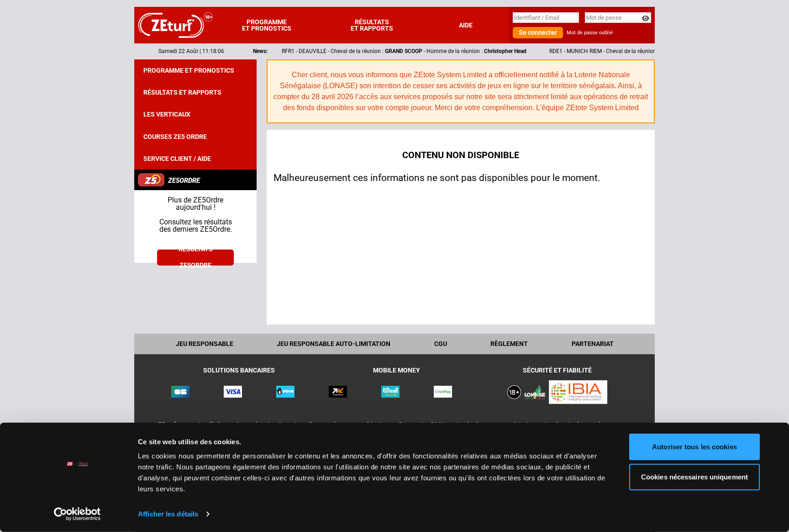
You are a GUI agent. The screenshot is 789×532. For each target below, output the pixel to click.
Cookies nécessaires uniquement (694, 476)
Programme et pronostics (266, 25)
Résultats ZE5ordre (196, 258)
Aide (466, 25)
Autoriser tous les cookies (694, 447)
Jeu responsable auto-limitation (333, 343)
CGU (440, 343)
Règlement (509, 343)
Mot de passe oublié (590, 33)
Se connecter (538, 32)
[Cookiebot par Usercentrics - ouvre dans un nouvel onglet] (77, 514)
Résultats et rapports (372, 25)
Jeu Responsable (204, 343)
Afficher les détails (168, 514)
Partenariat (593, 343)
